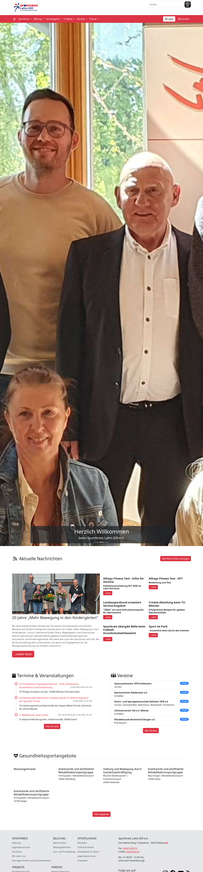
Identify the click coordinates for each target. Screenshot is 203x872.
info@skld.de (132, 851)
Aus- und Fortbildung (64, 851)
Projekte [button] (68, 18)
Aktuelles (82, 842)
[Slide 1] (96, 542)
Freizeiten (82, 860)
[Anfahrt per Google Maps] (166, 842)
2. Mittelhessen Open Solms (33, 714)
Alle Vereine (151, 730)
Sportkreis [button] (24, 18)
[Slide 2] (101, 542)
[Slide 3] (106, 542)
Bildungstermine (62, 847)
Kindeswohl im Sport (88, 851)
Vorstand (17, 851)
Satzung (16, 842)
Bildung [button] (38, 18)
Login (170, 18)
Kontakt (184, 18)
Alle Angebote (101, 814)
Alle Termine (52, 726)
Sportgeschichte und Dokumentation (31, 860)
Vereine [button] (81, 18)
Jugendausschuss (21, 847)
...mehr (107, 593)
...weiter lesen (23, 654)
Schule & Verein (85, 847)
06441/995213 (130, 848)
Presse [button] (93, 18)
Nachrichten (59, 842)
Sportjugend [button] (53, 18)
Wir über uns (19, 856)
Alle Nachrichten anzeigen (175, 558)
